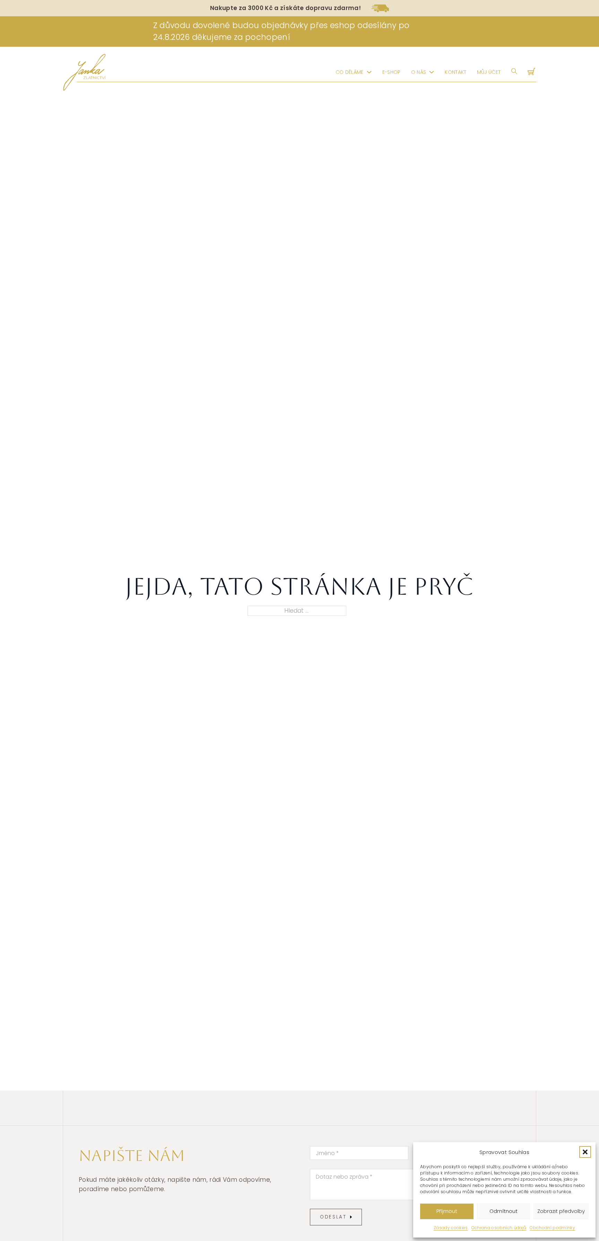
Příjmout (446, 1211)
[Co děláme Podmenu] (369, 72)
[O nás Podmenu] (431, 72)
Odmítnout (503, 1211)
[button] (585, 1151)
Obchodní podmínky (552, 1228)
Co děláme (350, 72)
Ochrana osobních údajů (498, 1228)
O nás (418, 72)
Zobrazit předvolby (561, 1211)
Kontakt (455, 72)
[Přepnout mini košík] (532, 72)
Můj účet (489, 72)
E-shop (391, 72)
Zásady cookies (451, 1228)
